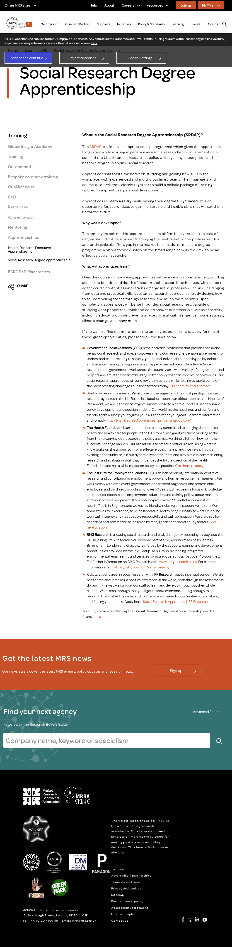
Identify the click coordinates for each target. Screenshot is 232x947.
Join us (186, 5)
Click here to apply (188, 465)
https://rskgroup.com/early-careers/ (141, 567)
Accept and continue (27, 58)
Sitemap (117, 894)
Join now (117, 869)
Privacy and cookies (126, 888)
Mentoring (17, 227)
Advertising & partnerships (131, 875)
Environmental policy (127, 901)
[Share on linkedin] (51, 287)
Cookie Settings (140, 58)
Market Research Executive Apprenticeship (29, 250)
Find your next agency (40, 711)
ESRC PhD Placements (29, 271)
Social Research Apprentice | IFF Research (175, 601)
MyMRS (207, 5)
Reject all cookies (83, 58)
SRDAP (95, 146)
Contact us (119, 920)
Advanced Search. (207, 711)
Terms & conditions (125, 882)
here (94, 43)
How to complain (124, 914)
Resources (18, 207)
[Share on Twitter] (12, 287)
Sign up (176, 670)
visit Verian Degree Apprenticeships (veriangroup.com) (149, 420)
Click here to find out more (190, 386)
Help (93, 5)
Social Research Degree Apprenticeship (39, 260)
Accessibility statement (129, 907)
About (109, 5)
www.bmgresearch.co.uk (178, 561)
